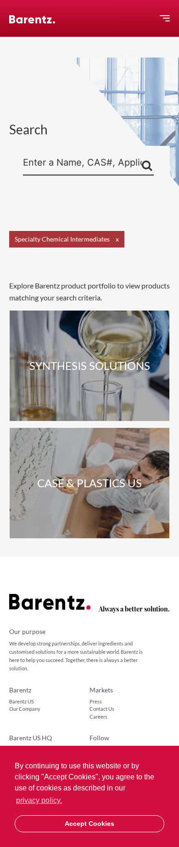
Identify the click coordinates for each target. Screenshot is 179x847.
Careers (98, 717)
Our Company (24, 709)
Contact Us (102, 709)
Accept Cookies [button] (89, 823)
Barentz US (21, 701)
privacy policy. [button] (39, 800)
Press (96, 701)
